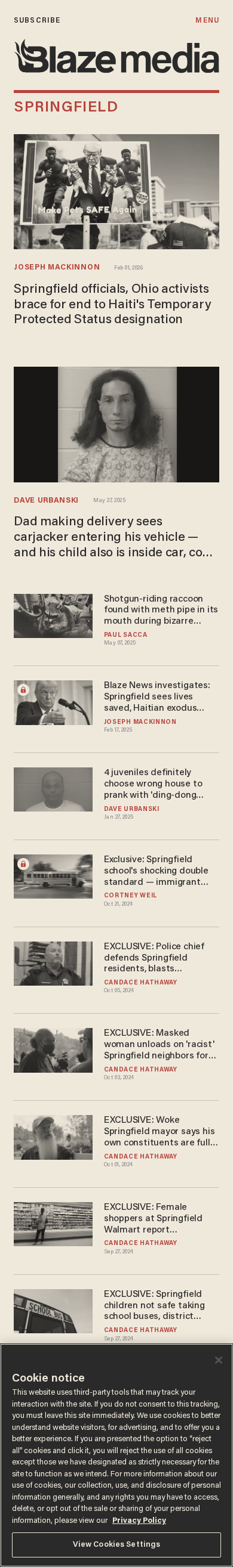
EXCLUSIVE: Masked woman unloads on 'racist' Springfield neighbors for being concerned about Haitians (159, 1045)
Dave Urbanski (46, 500)
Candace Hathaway (140, 983)
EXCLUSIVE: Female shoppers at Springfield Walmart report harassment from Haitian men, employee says (157, 1219)
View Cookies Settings (117, 1545)
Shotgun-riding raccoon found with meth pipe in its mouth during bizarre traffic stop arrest (161, 610)
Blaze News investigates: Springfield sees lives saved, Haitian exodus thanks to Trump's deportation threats (157, 697)
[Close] (219, 1360)
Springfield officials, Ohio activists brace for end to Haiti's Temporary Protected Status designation (112, 305)
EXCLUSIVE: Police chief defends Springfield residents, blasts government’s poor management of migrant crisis (156, 958)
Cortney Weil (130, 896)
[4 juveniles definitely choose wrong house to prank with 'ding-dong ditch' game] (53, 788)
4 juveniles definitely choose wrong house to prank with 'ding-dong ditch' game (153, 784)
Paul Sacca (126, 635)
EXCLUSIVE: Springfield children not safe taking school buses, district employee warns (154, 1306)
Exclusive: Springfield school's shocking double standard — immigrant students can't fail (156, 871)
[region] (116, 1455)
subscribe (37, 20)
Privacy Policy (139, 1521)
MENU (207, 20)
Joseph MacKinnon (57, 267)
